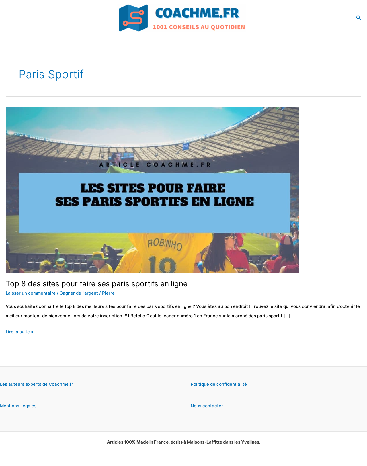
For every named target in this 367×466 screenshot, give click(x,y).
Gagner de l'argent (79, 293)
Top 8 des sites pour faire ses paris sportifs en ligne (97, 283)
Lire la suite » (20, 332)
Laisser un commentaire (31, 293)
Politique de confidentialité (219, 384)
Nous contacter (207, 405)
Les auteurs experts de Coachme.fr (36, 384)
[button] (358, 17)
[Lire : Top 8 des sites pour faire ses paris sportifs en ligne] (152, 189)
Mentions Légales (18, 405)
